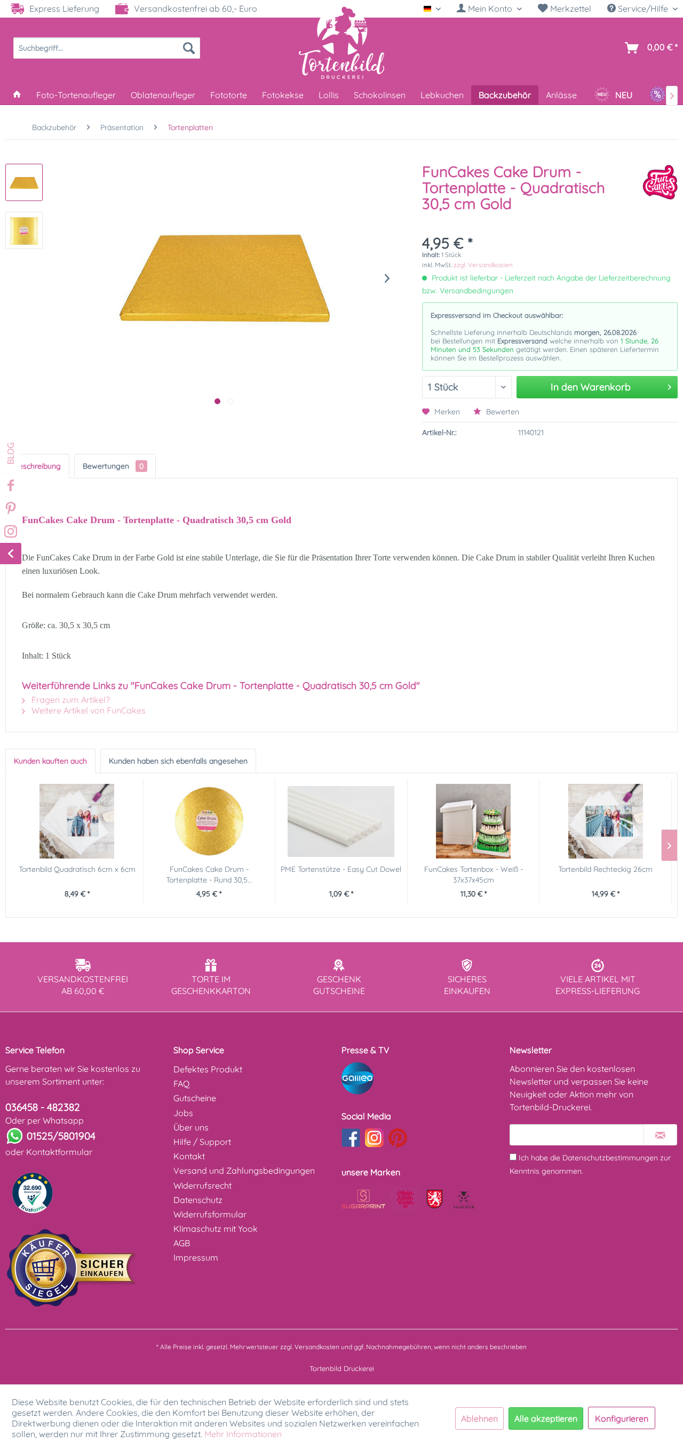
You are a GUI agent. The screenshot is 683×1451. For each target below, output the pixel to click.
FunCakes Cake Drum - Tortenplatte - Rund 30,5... (209, 874)
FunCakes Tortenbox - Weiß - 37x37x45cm (473, 874)
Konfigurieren (621, 1418)
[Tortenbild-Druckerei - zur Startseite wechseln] (341, 42)
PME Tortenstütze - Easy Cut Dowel (341, 869)
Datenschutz (198, 1200)
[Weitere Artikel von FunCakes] (660, 182)
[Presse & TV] (423, 1078)
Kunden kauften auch (50, 761)
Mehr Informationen (243, 1434)
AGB (181, 1243)
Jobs (183, 1113)
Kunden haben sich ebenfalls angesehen (178, 761)
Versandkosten (317, 1347)
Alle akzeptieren (545, 1418)
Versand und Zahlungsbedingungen (244, 1170)
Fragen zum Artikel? (69, 699)
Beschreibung (37, 466)
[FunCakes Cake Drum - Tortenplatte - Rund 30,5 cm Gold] (209, 821)
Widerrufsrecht (202, 1185)
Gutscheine (194, 1098)
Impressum (195, 1257)
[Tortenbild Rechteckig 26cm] (605, 821)
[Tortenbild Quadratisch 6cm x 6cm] (77, 821)
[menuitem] (489, 8)
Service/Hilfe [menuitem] (643, 8)
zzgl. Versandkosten (483, 265)
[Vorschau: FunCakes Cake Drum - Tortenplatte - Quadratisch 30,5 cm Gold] (24, 182)
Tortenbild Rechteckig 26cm (605, 869)
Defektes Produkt (207, 1069)
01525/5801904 (61, 1135)
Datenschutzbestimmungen (610, 1158)
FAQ (181, 1083)
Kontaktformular (59, 1152)
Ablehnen (479, 1418)
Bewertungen (113, 466)
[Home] (17, 95)
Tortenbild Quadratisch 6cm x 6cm (77, 869)
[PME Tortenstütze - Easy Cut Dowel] (341, 821)
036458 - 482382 (42, 1107)
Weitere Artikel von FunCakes (87, 710)
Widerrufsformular (210, 1214)
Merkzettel (569, 8)
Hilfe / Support (202, 1141)
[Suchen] (189, 48)
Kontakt (189, 1156)
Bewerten (501, 411)
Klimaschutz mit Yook (215, 1228)
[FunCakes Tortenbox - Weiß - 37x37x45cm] (473, 821)
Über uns (191, 1127)
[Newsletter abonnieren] (660, 1134)
